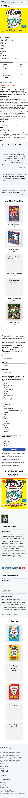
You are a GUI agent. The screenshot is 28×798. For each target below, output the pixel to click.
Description (3, 87)
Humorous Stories (14, 126)
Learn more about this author (8, 563)
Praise (1, 140)
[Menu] (2, 2)
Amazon (3, 85)
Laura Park (6, 591)
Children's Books (4, 123)
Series (3, 775)
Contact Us (2, 795)
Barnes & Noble (12, 85)
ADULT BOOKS (4, 766)
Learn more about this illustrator (9, 614)
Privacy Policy (22, 793)
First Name (5, 362)
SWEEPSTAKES (4, 765)
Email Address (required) (9, 356)
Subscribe (14, 449)
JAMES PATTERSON (9, 2)
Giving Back (3, 785)
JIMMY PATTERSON (5, 790)
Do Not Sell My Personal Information (13, 795)
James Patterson (9, 526)
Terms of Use (16, 793)
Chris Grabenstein (9, 575)
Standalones (5, 779)
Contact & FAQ (4, 787)
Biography (2, 784)
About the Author (4, 130)
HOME (2, 763)
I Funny (2, 129)
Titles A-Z (4, 771)
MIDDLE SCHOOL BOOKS (7, 792)
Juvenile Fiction (4, 126)
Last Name (5, 369)
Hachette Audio (4, 47)
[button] (14, 34)
